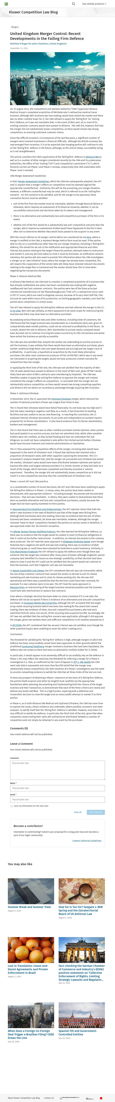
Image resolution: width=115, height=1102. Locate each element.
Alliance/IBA (92, 157)
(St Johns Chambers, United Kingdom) (47, 43)
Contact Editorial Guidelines (87, 840)
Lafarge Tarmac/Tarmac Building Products (34, 531)
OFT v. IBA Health (82, 662)
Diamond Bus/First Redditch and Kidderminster (37, 509)
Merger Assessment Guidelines (33, 181)
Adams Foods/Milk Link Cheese (28, 570)
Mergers (15, 27)
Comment (14, 758)
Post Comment (95, 812)
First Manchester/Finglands (24, 551)
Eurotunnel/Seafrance (33, 646)
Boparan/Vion (17, 587)
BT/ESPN (17, 625)
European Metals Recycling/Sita (40, 603)
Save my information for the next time (31, 806)
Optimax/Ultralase (61, 399)
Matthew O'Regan (19, 43)
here (89, 237)
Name (13, 783)
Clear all (77, 812)
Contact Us (49, 1098)
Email (13, 794)
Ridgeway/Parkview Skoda (76, 541)
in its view (15, 310)
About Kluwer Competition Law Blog (24, 1098)
